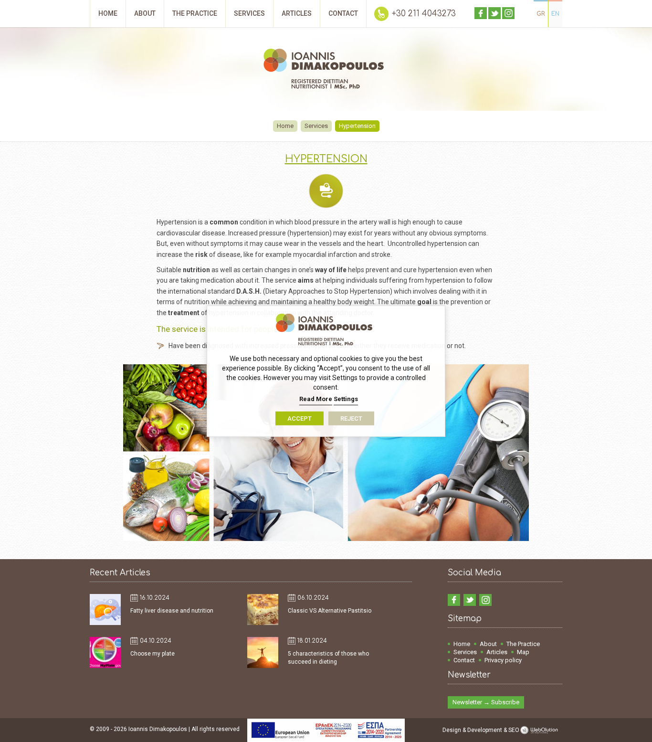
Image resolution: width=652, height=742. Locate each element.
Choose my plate (152, 653)
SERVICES (249, 13)
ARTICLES (297, 13)
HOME (107, 13)
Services (316, 125)
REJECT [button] (351, 418)
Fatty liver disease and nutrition (171, 610)
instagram (508, 13)
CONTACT (343, 13)
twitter (494, 13)
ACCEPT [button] (299, 418)
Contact (464, 660)
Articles (496, 652)
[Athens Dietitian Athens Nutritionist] (326, 70)
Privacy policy (503, 660)
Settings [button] (346, 399)
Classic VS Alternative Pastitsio (329, 610)
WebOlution (540, 730)
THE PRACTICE (194, 13)
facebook (480, 13)
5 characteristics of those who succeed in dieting (328, 657)
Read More (315, 399)
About (488, 643)
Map (523, 652)
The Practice (523, 643)
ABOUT (145, 13)
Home (285, 125)
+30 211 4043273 (424, 13)
